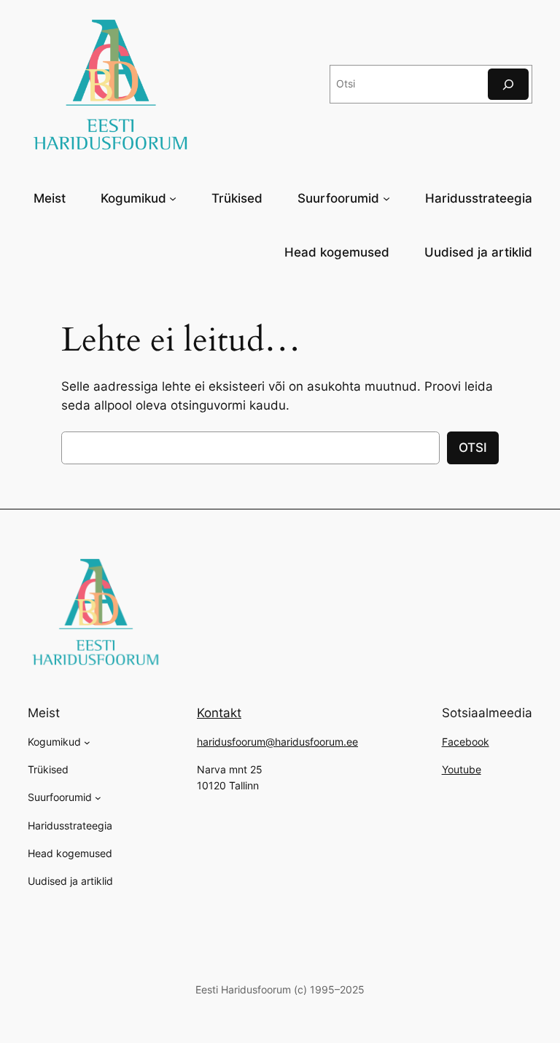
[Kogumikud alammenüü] (172, 198)
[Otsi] (508, 84)
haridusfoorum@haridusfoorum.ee (277, 741)
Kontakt (219, 713)
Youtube (461, 769)
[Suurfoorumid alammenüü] (386, 198)
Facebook (465, 741)
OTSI (473, 447)
